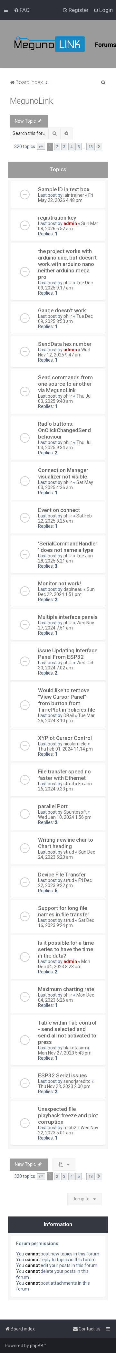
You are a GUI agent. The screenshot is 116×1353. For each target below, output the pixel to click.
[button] (41, 147)
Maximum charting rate (66, 989)
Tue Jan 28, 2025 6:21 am (65, 558)
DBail (68, 715)
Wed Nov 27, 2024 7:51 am (66, 625)
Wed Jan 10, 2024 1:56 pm (65, 817)
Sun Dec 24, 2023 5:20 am (66, 854)
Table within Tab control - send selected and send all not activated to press (67, 1032)
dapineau (72, 589)
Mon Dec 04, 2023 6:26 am (66, 997)
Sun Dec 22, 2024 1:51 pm (66, 592)
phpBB (37, 1345)
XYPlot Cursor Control (65, 738)
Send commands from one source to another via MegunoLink (65, 383)
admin (70, 223)
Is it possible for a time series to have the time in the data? (66, 949)
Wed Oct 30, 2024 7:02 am (65, 665)
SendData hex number (65, 344)
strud (68, 783)
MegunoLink (31, 101)
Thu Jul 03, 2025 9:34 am (65, 445)
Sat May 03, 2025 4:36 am (65, 485)
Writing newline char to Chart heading (65, 843)
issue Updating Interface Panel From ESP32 (67, 653)
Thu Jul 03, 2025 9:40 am (65, 398)
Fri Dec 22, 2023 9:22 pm (65, 883)
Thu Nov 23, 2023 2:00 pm (64, 1086)
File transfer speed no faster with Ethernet (64, 774)
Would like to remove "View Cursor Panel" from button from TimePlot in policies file (66, 700)
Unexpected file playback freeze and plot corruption (68, 1115)
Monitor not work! (59, 583)
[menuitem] (22, 9)
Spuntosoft (75, 812)
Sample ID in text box (63, 189)
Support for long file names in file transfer (63, 911)
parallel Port (53, 806)
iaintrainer (73, 195)
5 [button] (78, 146)
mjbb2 (69, 1127)
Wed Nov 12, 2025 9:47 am (64, 352)
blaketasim (74, 1047)
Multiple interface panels (68, 617)
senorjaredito (77, 1081)
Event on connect (59, 510)
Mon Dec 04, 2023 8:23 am (64, 964)
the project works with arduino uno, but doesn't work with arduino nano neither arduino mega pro (67, 264)
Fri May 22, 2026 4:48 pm (65, 198)
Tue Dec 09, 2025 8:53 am (65, 319)
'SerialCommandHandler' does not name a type (67, 546)
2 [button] (57, 146)
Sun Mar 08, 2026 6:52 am (68, 226)
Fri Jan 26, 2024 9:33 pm (65, 786)
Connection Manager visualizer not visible (63, 473)
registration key (57, 217)
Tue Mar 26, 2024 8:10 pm (66, 718)
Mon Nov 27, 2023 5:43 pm (65, 1052)
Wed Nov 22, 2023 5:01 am (68, 1130)
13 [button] (90, 146)
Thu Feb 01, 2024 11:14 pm (65, 749)
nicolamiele (75, 743)
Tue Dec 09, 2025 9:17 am (65, 285)
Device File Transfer (62, 874)
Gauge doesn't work (62, 310)
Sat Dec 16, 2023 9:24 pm (66, 923)
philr (67, 282)
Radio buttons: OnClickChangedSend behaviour (64, 430)
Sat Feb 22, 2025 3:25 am (65, 518)
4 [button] (71, 146)
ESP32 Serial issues (62, 1075)
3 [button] (64, 146)
